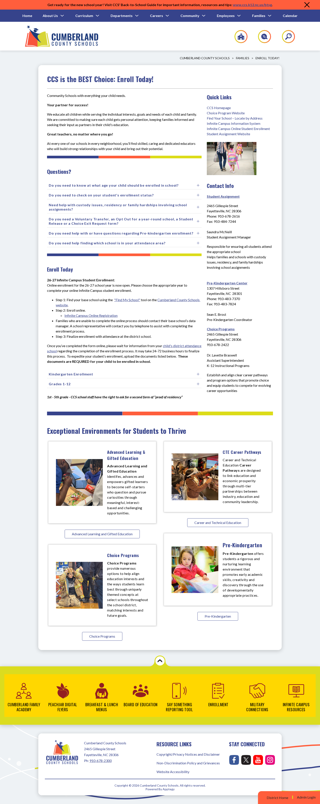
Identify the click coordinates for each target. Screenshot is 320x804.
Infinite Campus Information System (233, 123)
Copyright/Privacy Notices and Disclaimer (188, 754)
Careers (156, 16)
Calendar (290, 16)
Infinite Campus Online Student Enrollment (238, 129)
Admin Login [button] (306, 797)
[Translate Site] (262, 36)
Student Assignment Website (228, 134)
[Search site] (285, 36)
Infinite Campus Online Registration (91, 315)
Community (189, 16)
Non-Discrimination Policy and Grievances (188, 763)
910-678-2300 (100, 760)
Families (258, 16)
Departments (122, 16)
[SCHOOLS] (239, 36)
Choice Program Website (226, 113)
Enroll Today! (268, 58)
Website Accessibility (173, 772)
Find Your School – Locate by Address (235, 118)
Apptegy (169, 789)
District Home (277, 798)
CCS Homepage (219, 108)
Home (27, 16)
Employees (226, 16)
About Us (50, 16)
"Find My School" (127, 300)
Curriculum (84, 16)
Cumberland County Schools (205, 58)
